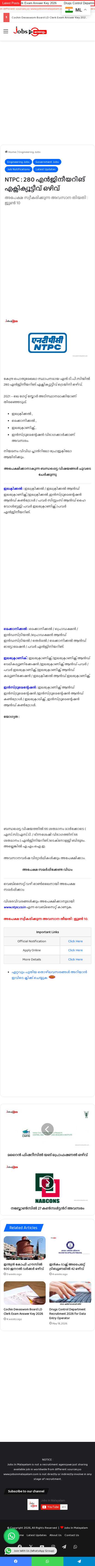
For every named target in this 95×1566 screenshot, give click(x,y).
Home (12, 152)
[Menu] (5, 33)
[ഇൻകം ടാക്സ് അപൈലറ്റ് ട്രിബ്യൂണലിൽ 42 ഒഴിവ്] (70, 1248)
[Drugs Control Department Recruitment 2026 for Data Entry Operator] (70, 1293)
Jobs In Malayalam (76, 1527)
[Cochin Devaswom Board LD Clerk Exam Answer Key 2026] (25, 1293)
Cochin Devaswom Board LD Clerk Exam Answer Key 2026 (49, 17)
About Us (56, 1535)
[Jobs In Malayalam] (30, 31)
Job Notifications (18, 169)
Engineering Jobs (29, 152)
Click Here (75, 941)
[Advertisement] (47, 92)
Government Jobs (47, 162)
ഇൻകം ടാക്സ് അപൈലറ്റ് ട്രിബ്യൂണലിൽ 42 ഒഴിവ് (67, 1266)
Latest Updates (46, 169)
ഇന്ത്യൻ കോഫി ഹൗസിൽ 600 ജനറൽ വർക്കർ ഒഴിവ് (24, 1266)
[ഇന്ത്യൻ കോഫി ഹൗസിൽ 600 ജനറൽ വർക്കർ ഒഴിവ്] (25, 1248)
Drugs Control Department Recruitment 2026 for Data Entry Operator (67, 1313)
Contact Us (72, 1535)
